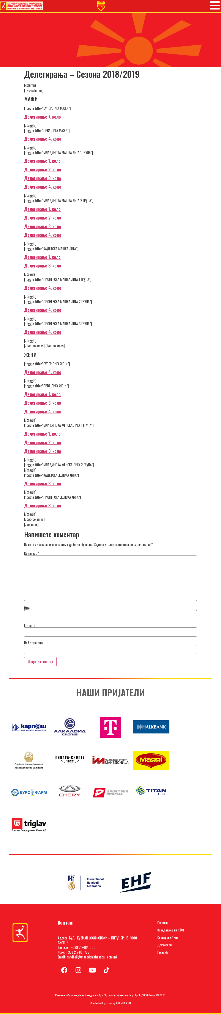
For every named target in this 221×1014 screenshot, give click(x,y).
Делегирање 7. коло (42, 116)
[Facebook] (64, 970)
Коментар (31, 553)
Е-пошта (29, 625)
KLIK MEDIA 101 (123, 1003)
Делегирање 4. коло (42, 138)
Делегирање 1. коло (42, 161)
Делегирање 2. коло (42, 169)
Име (27, 608)
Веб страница (33, 643)
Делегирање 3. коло (42, 178)
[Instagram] (78, 970)
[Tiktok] (106, 970)
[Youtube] (92, 970)
